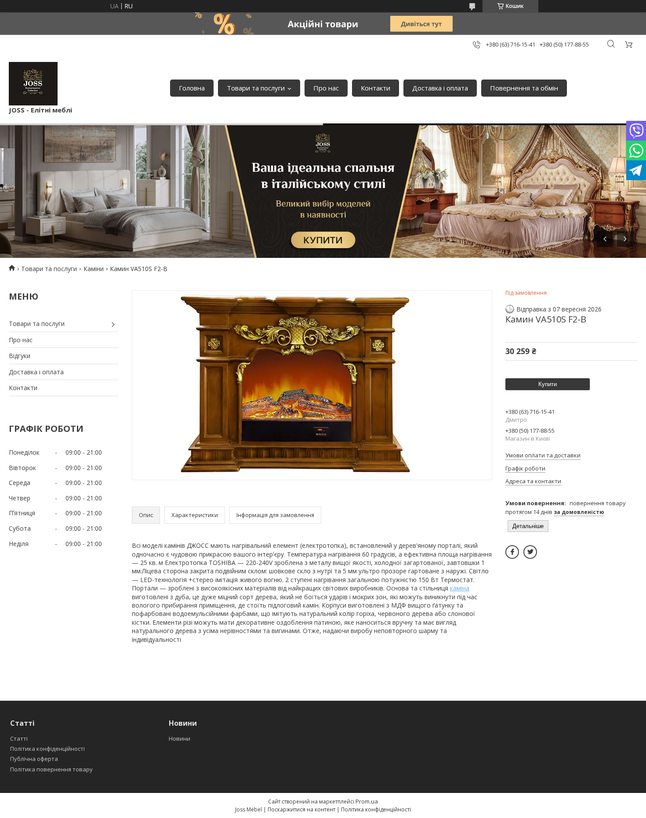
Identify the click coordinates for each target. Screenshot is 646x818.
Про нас (326, 87)
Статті (19, 738)
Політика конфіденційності (47, 749)
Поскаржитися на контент (301, 809)
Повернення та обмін (524, 87)
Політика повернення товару (51, 769)
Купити (547, 384)
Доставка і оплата (440, 87)
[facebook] (512, 552)
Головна (192, 87)
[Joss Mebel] (33, 83)
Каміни (93, 268)
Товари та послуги (256, 87)
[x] (530, 552)
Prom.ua (367, 801)
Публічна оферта (34, 759)
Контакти (375, 87)
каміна (459, 588)
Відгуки (19, 355)
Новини (179, 738)
